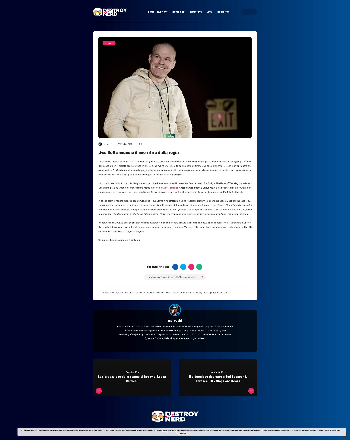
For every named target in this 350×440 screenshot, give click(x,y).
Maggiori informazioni (333, 430)
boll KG (133, 292)
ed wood (141, 292)
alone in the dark (109, 292)
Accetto (183, 433)
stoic (217, 292)
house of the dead (155, 292)
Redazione (223, 11)
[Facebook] (247, 12)
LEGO (209, 11)
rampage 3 (209, 292)
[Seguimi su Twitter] (178, 345)
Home (151, 11)
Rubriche (162, 11)
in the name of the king (176, 292)
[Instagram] (252, 12)
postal (191, 292)
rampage (199, 292)
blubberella (123, 292)
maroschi (175, 320)
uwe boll (225, 292)
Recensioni (178, 11)
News (109, 43)
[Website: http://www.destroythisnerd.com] (172, 345)
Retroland (196, 11)
